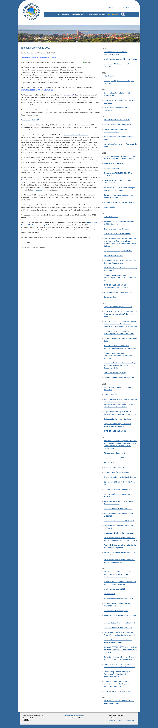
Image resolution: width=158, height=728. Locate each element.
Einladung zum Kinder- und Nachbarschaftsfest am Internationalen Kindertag (118, 355)
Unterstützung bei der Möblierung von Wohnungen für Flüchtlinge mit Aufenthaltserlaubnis (117, 674)
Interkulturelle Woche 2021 (113, 168)
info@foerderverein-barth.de (74, 716)
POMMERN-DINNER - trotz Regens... (117, 234)
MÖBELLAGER (78, 14)
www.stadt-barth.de (39, 190)
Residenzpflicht (109, 594)
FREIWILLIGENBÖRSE (96, 14)
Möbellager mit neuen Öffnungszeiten (117, 124)
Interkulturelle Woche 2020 (113, 256)
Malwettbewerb (27, 180)
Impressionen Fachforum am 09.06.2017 (119, 521)
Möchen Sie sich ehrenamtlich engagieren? (119, 202)
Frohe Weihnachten (111, 217)
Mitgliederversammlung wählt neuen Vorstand (120, 59)
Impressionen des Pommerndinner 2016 (118, 599)
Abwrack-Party (109, 463)
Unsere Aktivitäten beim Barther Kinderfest (119, 623)
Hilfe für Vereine (109, 76)
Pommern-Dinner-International (76, 135)
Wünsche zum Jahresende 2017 (115, 453)
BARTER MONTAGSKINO (113, 163)
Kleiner (134, 7)
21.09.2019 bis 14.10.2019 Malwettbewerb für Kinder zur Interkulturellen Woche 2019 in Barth (120, 314)
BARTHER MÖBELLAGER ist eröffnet (117, 691)
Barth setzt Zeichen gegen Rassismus (118, 419)
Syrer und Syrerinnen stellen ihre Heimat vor (120, 477)
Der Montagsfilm (110, 297)
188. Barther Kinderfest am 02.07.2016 (118, 628)
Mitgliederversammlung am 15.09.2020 (118, 251)
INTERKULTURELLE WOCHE (114, 467)
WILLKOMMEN (63, 14)
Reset (128, 7)
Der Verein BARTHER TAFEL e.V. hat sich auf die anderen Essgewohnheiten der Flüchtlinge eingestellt (120, 649)
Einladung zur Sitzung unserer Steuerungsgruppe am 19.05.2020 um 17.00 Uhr (120, 277)
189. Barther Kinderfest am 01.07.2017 (118, 509)
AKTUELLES (113, 14)
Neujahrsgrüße (109, 207)
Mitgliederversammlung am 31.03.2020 (118, 292)
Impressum (112, 720)
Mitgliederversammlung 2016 (114, 589)
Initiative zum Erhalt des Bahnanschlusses (119, 533)
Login (120, 720)
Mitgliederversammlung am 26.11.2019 (118, 307)
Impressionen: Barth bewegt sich (116, 611)
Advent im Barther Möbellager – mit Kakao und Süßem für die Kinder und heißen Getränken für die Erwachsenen (119, 574)
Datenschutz (130, 720)
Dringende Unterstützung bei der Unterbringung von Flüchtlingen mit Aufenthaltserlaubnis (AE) (116, 683)
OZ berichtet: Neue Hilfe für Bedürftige (118, 489)
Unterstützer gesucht (111, 394)
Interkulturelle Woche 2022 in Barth (117, 120)
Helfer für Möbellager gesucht (114, 373)
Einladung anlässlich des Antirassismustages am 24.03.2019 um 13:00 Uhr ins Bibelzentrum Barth (120, 365)
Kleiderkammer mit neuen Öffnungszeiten (119, 377)
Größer (121, 7)
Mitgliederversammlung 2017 (114, 458)
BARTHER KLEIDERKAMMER (115, 431)
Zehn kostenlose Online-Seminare (116, 229)
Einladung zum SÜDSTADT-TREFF (116, 472)
